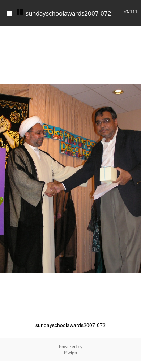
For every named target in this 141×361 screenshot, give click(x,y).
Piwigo (70, 352)
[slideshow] (19, 12)
